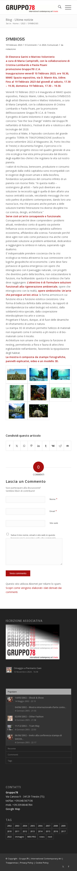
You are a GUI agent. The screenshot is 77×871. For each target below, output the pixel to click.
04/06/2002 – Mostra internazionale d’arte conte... (40, 707)
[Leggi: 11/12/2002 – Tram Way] (10, 727)
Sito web (54, 523)
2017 (63, 831)
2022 (9, 836)
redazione (11, 49)
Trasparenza (12, 862)
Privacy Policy (26, 862)
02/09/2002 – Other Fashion (29, 716)
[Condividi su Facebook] (9, 446)
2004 (25, 825)
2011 (17, 831)
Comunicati (52, 45)
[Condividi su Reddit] (60, 446)
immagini (19, 836)
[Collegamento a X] (63, 866)
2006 (40, 825)
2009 (63, 825)
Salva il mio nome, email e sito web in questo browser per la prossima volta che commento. (33, 536)
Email (53, 511)
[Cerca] (57, 7)
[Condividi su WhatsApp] (24, 446)
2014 (40, 831)
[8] (60, 374)
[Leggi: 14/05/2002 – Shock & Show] (10, 699)
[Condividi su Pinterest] (31, 446)
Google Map (13, 809)
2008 (56, 825)
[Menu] (66, 7)
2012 (25, 831)
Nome (53, 499)
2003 (17, 825)
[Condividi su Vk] (53, 446)
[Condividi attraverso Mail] (67, 446)
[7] (38, 374)
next (50, 836)
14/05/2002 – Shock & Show (29, 697)
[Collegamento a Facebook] (68, 866)
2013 (32, 831)
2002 (9, 825)
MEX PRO (31, 836)
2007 (48, 825)
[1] (17, 374)
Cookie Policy (42, 862)
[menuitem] (57, 7)
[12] (38, 393)
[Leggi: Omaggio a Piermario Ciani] (9, 670)
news (41, 836)
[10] (17, 393)
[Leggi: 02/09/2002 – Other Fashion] (10, 718)
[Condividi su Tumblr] (45, 446)
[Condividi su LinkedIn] (38, 446)
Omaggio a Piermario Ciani (27, 668)
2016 (56, 831)
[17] (17, 411)
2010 (9, 831)
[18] (38, 411)
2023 (44, 45)
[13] (60, 393)
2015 (48, 831)
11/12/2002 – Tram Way (27, 725)
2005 (32, 825)
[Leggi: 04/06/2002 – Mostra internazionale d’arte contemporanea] (10, 709)
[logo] (32, 7)
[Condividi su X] (16, 446)
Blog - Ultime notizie (19, 20)
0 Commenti (31, 45)
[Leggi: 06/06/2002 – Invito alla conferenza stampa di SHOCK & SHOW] (10, 737)
